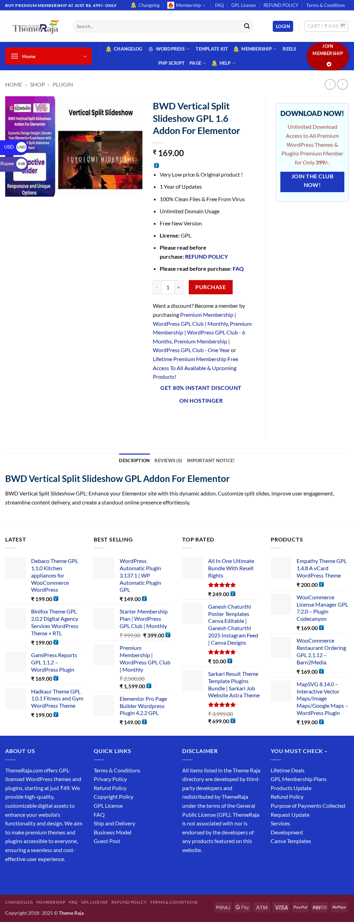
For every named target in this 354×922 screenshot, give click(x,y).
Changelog (149, 5)
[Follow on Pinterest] (61, 876)
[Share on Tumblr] (234, 419)
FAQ (219, 5)
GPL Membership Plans (299, 779)
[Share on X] (171, 419)
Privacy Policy (110, 779)
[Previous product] (342, 84)
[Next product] (330, 84)
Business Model (112, 832)
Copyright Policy (113, 796)
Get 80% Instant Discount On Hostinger (200, 394)
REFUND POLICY (280, 5)
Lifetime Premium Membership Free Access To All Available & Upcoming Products (195, 368)
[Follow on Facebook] (11, 876)
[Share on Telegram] (246, 419)
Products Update (291, 788)
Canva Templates (291, 841)
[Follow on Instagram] (24, 876)
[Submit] (247, 26)
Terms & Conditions (325, 5)
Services (280, 823)
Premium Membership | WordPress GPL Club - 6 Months (202, 332)
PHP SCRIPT (171, 63)
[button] (283, 26)
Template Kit (212, 49)
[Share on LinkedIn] (221, 419)
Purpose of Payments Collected (308, 805)
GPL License (243, 5)
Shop (37, 84)
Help (225, 63)
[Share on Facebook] (159, 419)
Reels (289, 49)
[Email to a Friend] (196, 419)
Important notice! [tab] (211, 460)
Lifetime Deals (288, 770)
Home (13, 84)
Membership (188, 5)
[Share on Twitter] (183, 419)
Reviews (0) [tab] (168, 460)
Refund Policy (110, 788)
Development (287, 832)
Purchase (210, 287)
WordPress (170, 49)
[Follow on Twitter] (36, 876)
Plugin (63, 84)
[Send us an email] (49, 876)
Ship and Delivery (114, 823)
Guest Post (107, 841)
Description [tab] (134, 460)
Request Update (290, 814)
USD (15, 147)
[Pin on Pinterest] (209, 419)
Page (195, 63)
